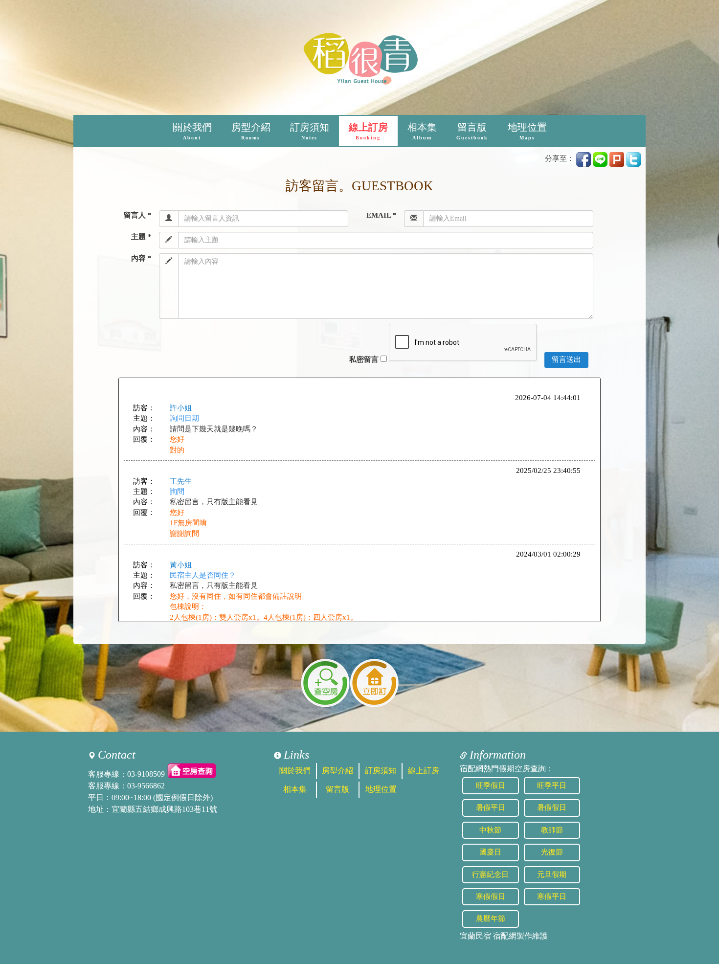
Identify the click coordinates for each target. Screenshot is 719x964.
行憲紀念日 (490, 874)
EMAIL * (381, 215)
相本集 (422, 131)
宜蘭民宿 (475, 936)
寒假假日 (490, 896)
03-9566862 (146, 786)
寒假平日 (551, 896)
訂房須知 (309, 131)
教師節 (552, 830)
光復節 (552, 852)
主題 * (141, 237)
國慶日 (490, 852)
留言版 (472, 131)
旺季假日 (490, 785)
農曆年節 (490, 918)
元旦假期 (551, 874)
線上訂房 (368, 131)
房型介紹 (250, 131)
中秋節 (490, 830)
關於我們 (192, 131)
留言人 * (138, 215)
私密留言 (364, 359)
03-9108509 (146, 774)
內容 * (141, 258)
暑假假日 (551, 807)
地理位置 (527, 131)
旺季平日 (551, 785)
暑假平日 (490, 807)
